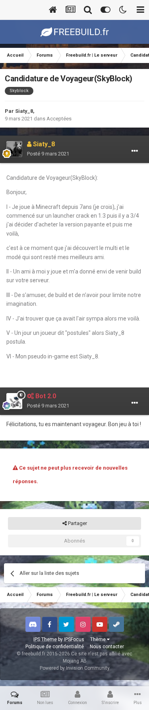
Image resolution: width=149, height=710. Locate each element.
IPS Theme (45, 639)
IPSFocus (74, 639)
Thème (98, 639)
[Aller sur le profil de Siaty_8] (14, 149)
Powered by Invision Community (75, 668)
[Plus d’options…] (135, 151)
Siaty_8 (24, 111)
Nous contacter (107, 646)
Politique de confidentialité (54, 646)
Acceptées (59, 119)
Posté (48, 154)
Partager (77, 523)
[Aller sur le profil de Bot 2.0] (14, 401)
